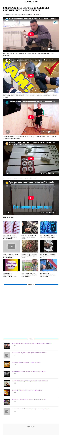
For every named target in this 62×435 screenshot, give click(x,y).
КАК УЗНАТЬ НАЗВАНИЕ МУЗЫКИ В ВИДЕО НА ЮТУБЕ (26, 362)
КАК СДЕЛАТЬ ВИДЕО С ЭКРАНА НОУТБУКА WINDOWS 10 (27, 390)
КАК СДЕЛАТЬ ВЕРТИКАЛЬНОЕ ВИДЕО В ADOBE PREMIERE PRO (29, 399)
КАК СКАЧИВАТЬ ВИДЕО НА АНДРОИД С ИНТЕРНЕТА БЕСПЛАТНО (29, 353)
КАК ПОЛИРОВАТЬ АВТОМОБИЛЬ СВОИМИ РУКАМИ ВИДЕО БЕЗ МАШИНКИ (31, 343)
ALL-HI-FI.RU (31, 1)
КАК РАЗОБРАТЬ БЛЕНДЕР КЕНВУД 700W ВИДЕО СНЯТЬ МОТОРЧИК (30, 381)
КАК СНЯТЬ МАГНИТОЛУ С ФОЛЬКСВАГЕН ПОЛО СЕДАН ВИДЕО (28, 371)
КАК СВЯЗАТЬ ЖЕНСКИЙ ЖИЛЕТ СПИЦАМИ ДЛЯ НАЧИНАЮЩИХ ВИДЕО (30, 409)
